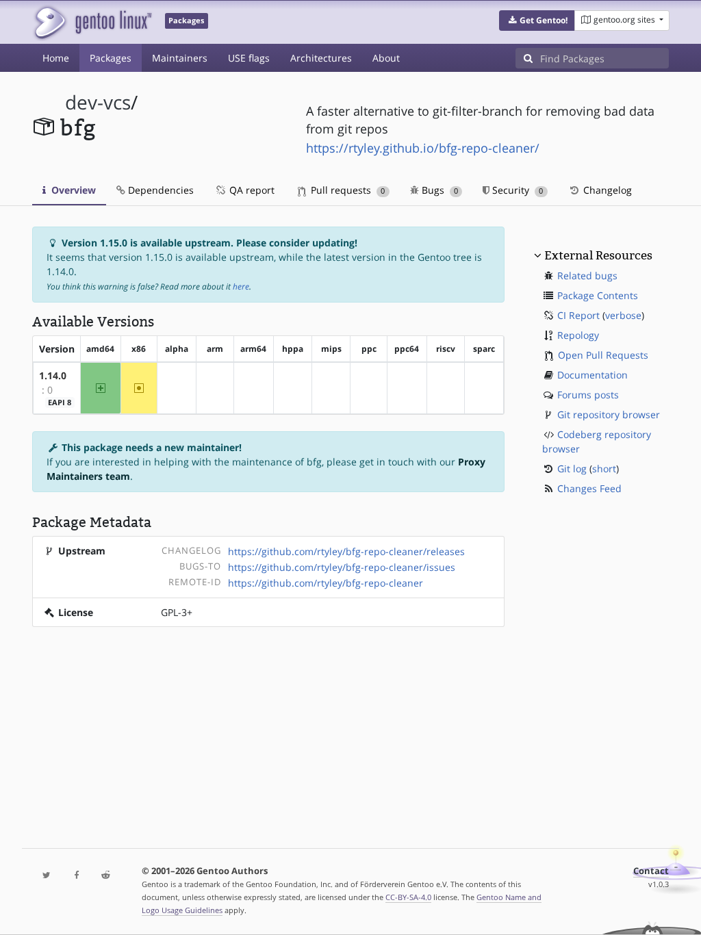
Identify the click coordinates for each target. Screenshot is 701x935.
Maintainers (179, 57)
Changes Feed (589, 488)
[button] (537, 20)
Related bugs (587, 275)
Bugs (438, 189)
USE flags (249, 57)
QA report (251, 189)
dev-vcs (98, 102)
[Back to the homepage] (92, 22)
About (386, 57)
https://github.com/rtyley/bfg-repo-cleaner (325, 582)
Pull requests (346, 189)
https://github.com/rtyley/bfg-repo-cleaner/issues (341, 567)
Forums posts (588, 394)
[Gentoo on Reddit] (105, 875)
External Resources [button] (598, 255)
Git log (572, 468)
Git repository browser (608, 414)
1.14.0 (52, 375)
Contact (651, 871)
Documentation (592, 374)
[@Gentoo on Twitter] (47, 875)
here (241, 286)
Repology (578, 335)
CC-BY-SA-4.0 (408, 897)
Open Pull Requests (603, 354)
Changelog (606, 189)
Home (55, 57)
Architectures (321, 57)
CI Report (578, 315)
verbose (623, 315)
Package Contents (597, 295)
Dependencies (159, 189)
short (604, 468)
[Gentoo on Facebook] (76, 875)
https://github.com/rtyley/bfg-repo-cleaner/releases (346, 551)
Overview (72, 189)
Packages (110, 57)
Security (516, 189)
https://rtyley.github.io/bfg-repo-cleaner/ (422, 148)
